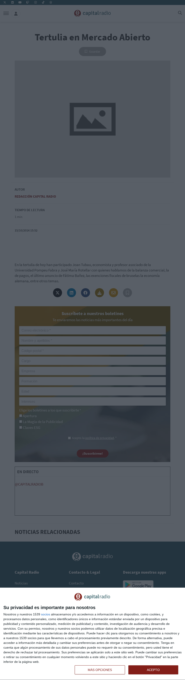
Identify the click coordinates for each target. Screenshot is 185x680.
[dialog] (92, 634)
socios (45, 614)
